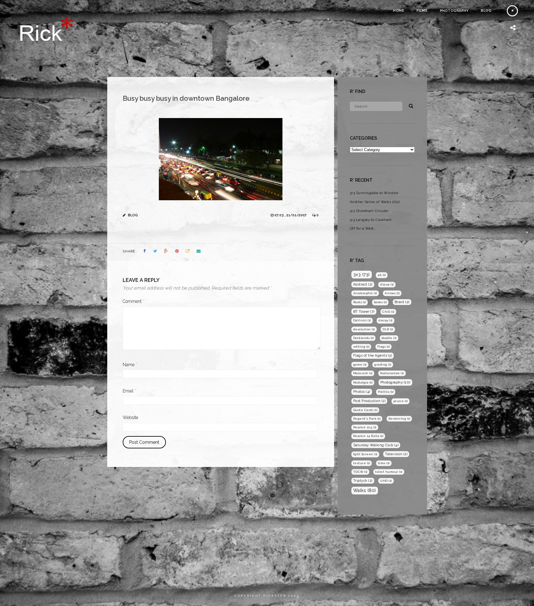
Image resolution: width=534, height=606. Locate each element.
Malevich (362, 373)
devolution (364, 329)
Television (396, 454)
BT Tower (364, 311)
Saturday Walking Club (376, 445)
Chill (388, 311)
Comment (133, 301)
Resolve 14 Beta (368, 436)
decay (385, 320)
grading (382, 364)
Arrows (392, 293)
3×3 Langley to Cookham (371, 220)
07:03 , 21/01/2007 (290, 215)
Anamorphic (365, 293)
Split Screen (365, 454)
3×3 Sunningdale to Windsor (374, 193)
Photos (361, 392)
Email (129, 390)
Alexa (387, 284)
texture (361, 463)
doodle (389, 338)
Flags (383, 346)
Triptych (362, 480)
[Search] (408, 105)
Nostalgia (363, 382)
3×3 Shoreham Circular (369, 211)
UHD (386, 480)
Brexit (402, 302)
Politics (385, 391)
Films (422, 11)
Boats (359, 302)
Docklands (363, 338)
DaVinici (362, 320)
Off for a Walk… (363, 229)
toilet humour (388, 471)
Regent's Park (367, 418)
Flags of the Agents (372, 356)
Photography (454, 11)
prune (400, 401)
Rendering (399, 418)
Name (130, 364)
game (360, 364)
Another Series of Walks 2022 (375, 202)
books (380, 302)
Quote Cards (365, 410)
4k (382, 275)
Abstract (362, 284)
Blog (486, 11)
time (384, 463)
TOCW (360, 471)
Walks (364, 490)
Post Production (369, 401)
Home (398, 11)
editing (361, 346)
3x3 (361, 274)
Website (130, 417)
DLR (388, 329)
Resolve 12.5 (364, 427)
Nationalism (392, 373)
